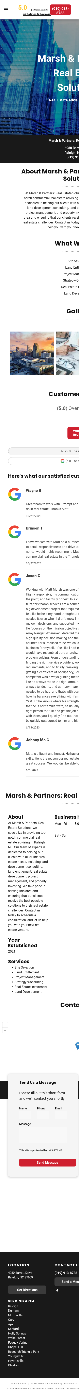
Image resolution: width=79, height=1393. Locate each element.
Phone (41, 1108)
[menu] (6, 8)
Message (25, 1124)
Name (23, 1108)
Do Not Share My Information (45, 1383)
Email (58, 1108)
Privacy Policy (18, 1383)
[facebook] (57, 1291)
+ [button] (5, 1025)
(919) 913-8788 (65, 1273)
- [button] (5, 1030)
